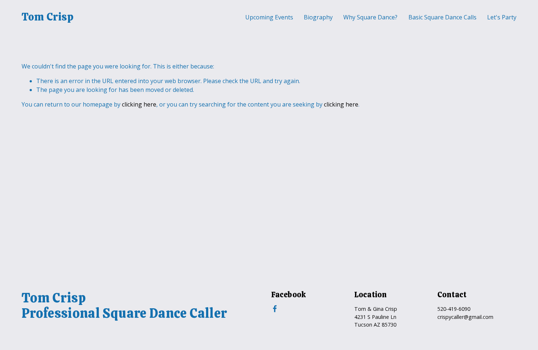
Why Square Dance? (370, 17)
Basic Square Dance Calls (442, 17)
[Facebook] (275, 308)
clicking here (139, 104)
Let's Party (501, 17)
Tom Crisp (48, 17)
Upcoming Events (269, 17)
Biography (318, 17)
